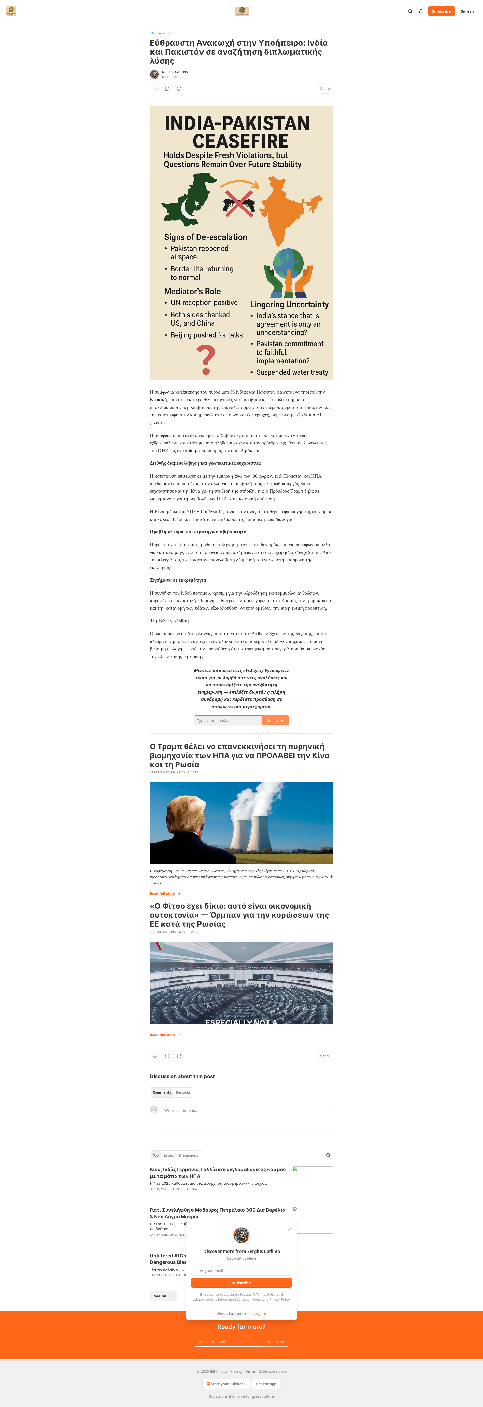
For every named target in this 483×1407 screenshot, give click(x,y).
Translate (161, 33)
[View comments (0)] (167, 89)
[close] (290, 1229)
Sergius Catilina (175, 72)
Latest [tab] (169, 1155)
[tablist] (171, 1092)
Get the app (266, 1383)
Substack (216, 1396)
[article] (241, 1182)
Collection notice (273, 1371)
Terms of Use (265, 1294)
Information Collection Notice (240, 1299)
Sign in (467, 11)
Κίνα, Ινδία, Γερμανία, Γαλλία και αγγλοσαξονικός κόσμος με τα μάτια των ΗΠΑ (218, 1173)
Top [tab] (156, 1155)
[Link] (143, 98)
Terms (250, 1371)
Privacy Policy (279, 1299)
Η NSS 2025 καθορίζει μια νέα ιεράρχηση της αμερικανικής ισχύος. (208, 1183)
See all (160, 1295)
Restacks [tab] (183, 1092)
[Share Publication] (421, 11)
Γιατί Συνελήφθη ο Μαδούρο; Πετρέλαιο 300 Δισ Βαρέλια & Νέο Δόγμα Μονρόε (217, 1213)
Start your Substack (228, 1383)
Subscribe (441, 11)
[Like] (155, 89)
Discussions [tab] (188, 1155)
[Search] (410, 11)
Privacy (236, 1371)
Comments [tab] (162, 1092)
